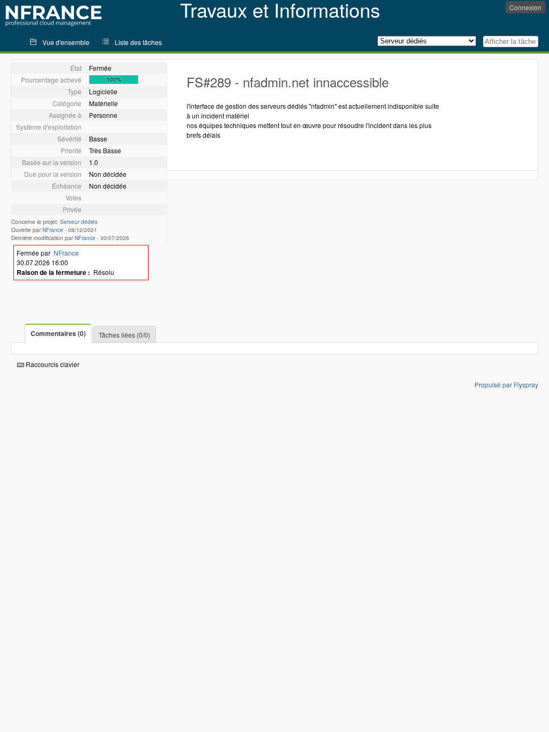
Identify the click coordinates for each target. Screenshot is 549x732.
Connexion (525, 7)
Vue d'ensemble (66, 42)
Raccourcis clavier (51, 364)
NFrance (52, 230)
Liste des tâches (138, 42)
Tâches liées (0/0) (124, 334)
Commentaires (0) (58, 333)
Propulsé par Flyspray (506, 384)
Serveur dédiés (79, 222)
